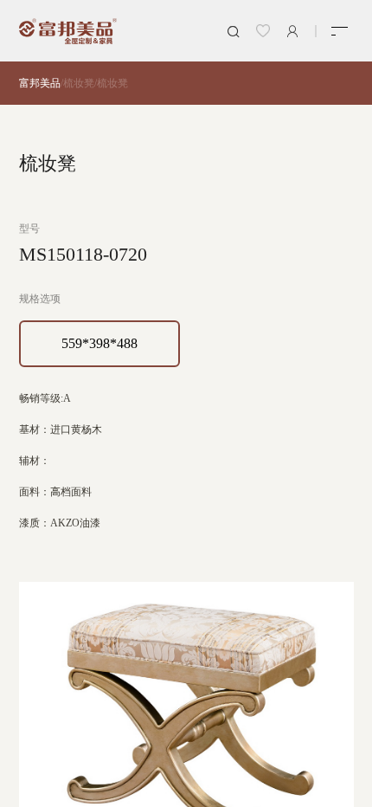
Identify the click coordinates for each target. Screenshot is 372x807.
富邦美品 (40, 83)
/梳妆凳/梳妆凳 (94, 83)
